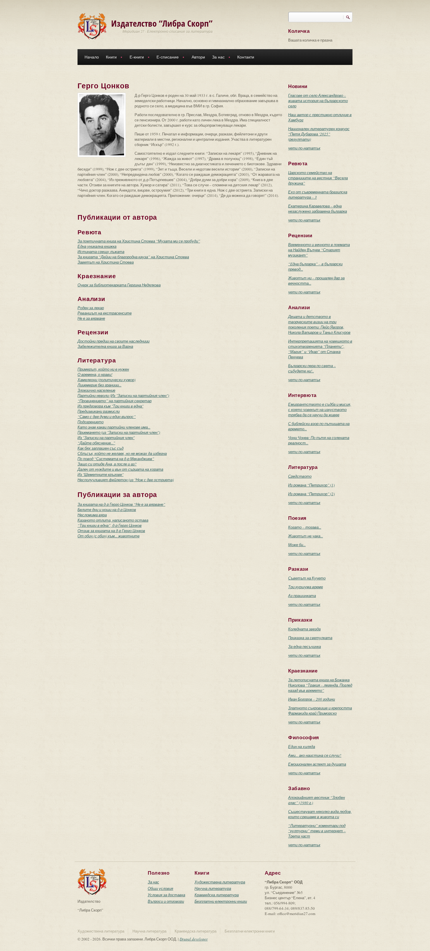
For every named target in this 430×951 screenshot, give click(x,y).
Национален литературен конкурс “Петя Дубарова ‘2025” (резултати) (319, 134)
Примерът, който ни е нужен (103, 369)
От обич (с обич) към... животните (109, 536)
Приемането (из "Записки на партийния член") (119, 432)
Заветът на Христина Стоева (106, 262)
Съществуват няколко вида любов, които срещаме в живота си (320, 814)
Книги (109, 58)
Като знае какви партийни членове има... (114, 427)
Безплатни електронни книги (221, 901)
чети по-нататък (304, 148)
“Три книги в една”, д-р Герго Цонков (110, 525)
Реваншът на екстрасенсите (105, 313)
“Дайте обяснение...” (96, 443)
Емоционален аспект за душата (317, 764)
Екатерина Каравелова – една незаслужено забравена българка (317, 208)
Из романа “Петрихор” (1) (311, 485)
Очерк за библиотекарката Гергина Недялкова (119, 285)
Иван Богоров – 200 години (311, 699)
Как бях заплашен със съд (100, 448)
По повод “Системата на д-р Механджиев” (116, 458)
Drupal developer (194, 939)
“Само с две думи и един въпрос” (107, 416)
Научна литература (213, 888)
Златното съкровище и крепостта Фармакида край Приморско (320, 710)
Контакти (245, 57)
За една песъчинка (304, 646)
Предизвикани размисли (99, 411)
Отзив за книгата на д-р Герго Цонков (111, 530)
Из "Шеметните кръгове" (100, 474)
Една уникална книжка (97, 246)
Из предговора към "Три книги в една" (110, 406)
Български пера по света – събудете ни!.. (312, 368)
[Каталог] (92, 25)
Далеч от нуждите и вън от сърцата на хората (120, 469)
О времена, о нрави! (95, 374)
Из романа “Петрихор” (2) (311, 493)
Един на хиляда (301, 746)
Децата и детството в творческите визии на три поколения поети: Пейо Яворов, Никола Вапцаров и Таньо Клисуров (319, 324)
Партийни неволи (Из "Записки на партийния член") (123, 395)
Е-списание (166, 58)
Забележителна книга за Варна (105, 346)
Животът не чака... (305, 536)
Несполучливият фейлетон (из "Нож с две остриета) (126, 479)
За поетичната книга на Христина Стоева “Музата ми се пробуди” (139, 241)
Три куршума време (305, 586)
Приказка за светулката (310, 637)
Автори (198, 57)
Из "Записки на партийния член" (106, 437)
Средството (300, 476)
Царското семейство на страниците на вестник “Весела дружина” (318, 178)
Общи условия (160, 888)
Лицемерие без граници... (99, 385)
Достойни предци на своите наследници (113, 341)
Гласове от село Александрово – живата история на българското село (318, 101)
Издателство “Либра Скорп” (162, 23)
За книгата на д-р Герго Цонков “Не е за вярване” (121, 504)
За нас (217, 58)
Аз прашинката (302, 595)
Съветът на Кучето (307, 578)
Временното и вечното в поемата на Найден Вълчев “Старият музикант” (319, 250)
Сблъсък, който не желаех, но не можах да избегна (122, 453)
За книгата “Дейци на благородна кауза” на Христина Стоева (133, 256)
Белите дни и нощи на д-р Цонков (107, 509)
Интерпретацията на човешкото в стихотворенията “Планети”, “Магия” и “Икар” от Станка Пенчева (320, 349)
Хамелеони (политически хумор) (106, 379)
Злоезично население (96, 390)
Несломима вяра (92, 514)
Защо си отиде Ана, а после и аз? (107, 464)
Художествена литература (220, 882)
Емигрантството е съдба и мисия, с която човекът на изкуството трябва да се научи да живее (319, 409)
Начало (92, 57)
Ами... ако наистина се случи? (314, 755)
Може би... (297, 544)
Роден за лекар (91, 307)
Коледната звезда (304, 629)
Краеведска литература (217, 894)
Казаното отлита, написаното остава (113, 520)
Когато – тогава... (304, 527)
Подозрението (91, 421)
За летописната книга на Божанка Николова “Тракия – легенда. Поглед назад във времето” (320, 685)
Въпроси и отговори (166, 901)
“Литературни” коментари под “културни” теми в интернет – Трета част (317, 831)
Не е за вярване (91, 318)
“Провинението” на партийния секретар (115, 400)
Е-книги (135, 58)
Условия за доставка (166, 894)
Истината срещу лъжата (101, 251)
